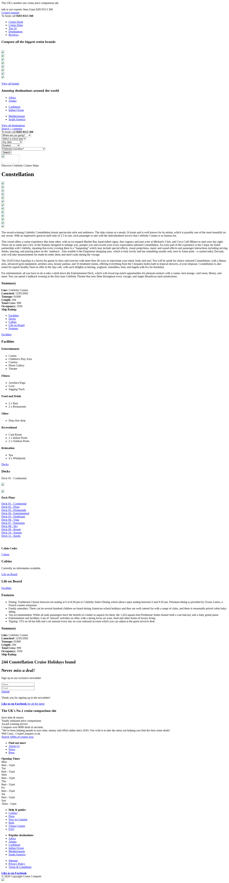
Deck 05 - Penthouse (13, 516)
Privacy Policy (17, 863)
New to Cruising (18, 819)
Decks (12, 318)
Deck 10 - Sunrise (11, 532)
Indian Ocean (16, 110)
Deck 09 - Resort (11, 529)
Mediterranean (17, 116)
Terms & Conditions (20, 867)
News (12, 749)
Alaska (12, 100)
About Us (14, 746)
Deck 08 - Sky (9, 526)
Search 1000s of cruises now (17, 736)
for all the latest (23, 703)
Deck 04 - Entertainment (15, 513)
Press (11, 752)
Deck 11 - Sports (10, 535)
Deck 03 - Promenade (13, 510)
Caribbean (14, 106)
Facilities (14, 315)
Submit (5, 691)
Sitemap (13, 860)
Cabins (12, 321)
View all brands (10, 83)
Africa (12, 97)
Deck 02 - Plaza (10, 506)
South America (17, 119)
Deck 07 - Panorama (13, 522)
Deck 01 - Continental (13, 503)
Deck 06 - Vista (10, 519)
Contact (13, 813)
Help (11, 822)
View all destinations (13, 125)
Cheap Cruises (17, 825)
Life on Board (17, 325)
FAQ (11, 829)
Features (13, 328)
